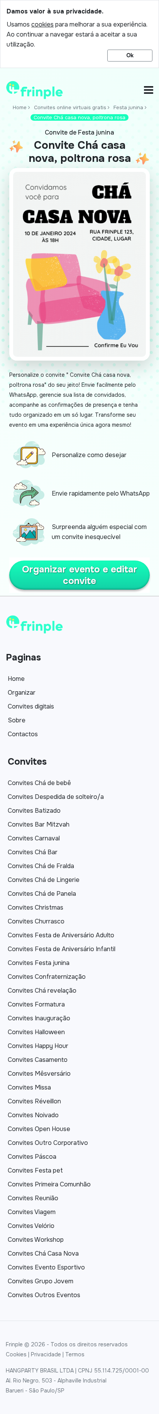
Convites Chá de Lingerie (44, 880)
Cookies (16, 1354)
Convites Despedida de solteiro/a (56, 797)
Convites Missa (29, 1087)
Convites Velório (31, 1226)
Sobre (16, 720)
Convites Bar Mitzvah (38, 824)
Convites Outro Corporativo (48, 1143)
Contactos (23, 734)
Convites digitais (31, 706)
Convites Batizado (34, 811)
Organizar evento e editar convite (79, 575)
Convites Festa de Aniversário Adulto (61, 935)
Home (20, 107)
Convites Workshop (36, 1240)
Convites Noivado (33, 1115)
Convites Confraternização (47, 977)
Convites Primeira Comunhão (49, 1184)
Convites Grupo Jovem (40, 1281)
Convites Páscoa (32, 1157)
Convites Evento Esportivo (46, 1267)
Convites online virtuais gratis (70, 107)
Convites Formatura (36, 1004)
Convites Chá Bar (33, 852)
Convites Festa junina (38, 963)
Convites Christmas (35, 907)
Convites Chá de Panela (42, 894)
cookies (42, 24)
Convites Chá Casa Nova (43, 1253)
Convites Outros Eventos (44, 1295)
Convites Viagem (32, 1212)
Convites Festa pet (35, 1170)
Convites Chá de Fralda (41, 866)
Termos (75, 1354)
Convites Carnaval (34, 838)
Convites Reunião (33, 1198)
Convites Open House (39, 1129)
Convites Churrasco (36, 921)
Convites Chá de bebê (39, 783)
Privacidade (46, 1354)
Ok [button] (130, 55)
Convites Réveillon (34, 1101)
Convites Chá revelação (42, 990)
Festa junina (128, 107)
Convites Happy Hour (38, 1046)
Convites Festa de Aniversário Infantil (61, 949)
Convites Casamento (38, 1060)
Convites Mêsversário (39, 1074)
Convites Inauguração (39, 1018)
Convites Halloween (36, 1032)
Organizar (22, 693)
